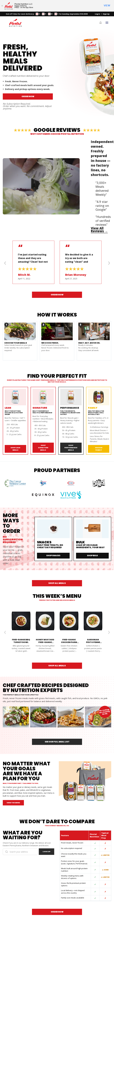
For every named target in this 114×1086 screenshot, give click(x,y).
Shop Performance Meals (70, 447)
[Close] (2, 6)
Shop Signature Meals (43, 447)
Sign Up (106, 14)
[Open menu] (107, 23)
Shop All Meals (57, 583)
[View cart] (100, 22)
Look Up (46, 851)
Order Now (28, 96)
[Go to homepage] (15, 22)
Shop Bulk (92, 555)
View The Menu (13, 803)
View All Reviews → (99, 230)
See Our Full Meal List (57, 741)
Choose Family (98, 449)
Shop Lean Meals (15, 449)
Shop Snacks (53, 555)
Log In (97, 14)
